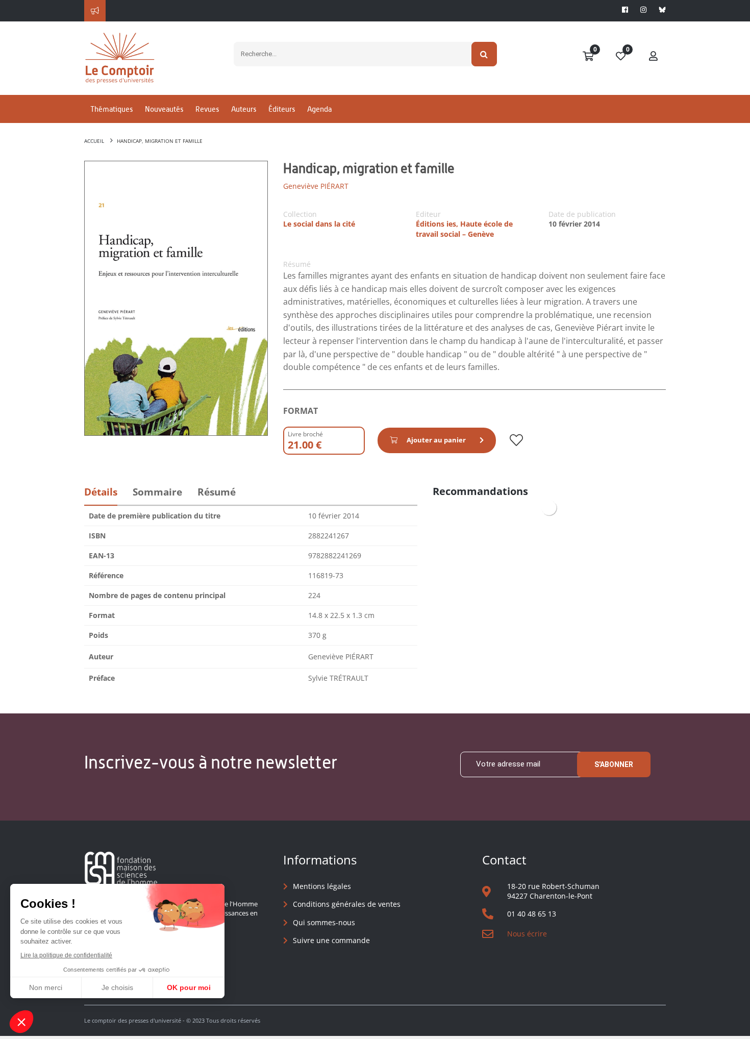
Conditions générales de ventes (347, 904)
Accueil (94, 140)
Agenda (319, 109)
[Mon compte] (653, 56)
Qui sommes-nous (324, 922)
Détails (100, 492)
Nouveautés (164, 109)
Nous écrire (527, 933)
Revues (207, 109)
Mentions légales (322, 886)
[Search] (484, 54)
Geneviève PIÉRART (315, 186)
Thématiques (111, 109)
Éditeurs (281, 109)
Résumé (216, 492)
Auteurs (243, 109)
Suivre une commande (331, 940)
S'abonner (613, 764)
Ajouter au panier (436, 439)
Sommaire (157, 492)
